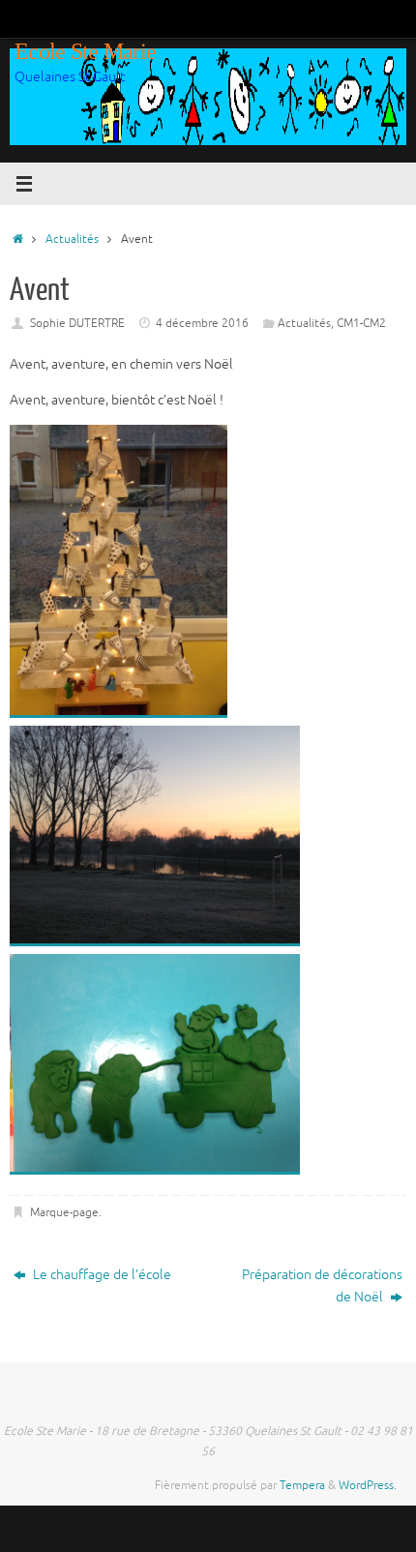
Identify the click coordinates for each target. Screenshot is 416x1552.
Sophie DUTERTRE (77, 323)
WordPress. (368, 1485)
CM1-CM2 (361, 323)
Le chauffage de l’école (100, 1275)
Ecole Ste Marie (85, 51)
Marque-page (64, 1212)
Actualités (72, 239)
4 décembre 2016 (202, 323)
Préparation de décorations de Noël (322, 1286)
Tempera (302, 1485)
